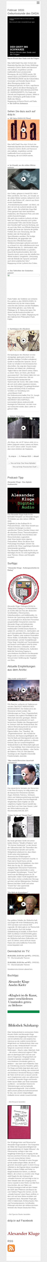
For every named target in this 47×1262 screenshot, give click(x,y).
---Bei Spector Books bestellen (19, 1214)
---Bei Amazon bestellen (16, 1102)
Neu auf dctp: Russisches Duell (25, 467)
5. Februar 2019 (25, 456)
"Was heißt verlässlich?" (17, 679)
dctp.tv (13, 456)
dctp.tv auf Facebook (20, 1220)
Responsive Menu (38, 2)
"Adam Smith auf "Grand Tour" (20, 815)
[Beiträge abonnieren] (11, 1246)
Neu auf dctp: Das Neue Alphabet (22, 463)
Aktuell (36, 456)
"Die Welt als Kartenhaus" (18, 892)
